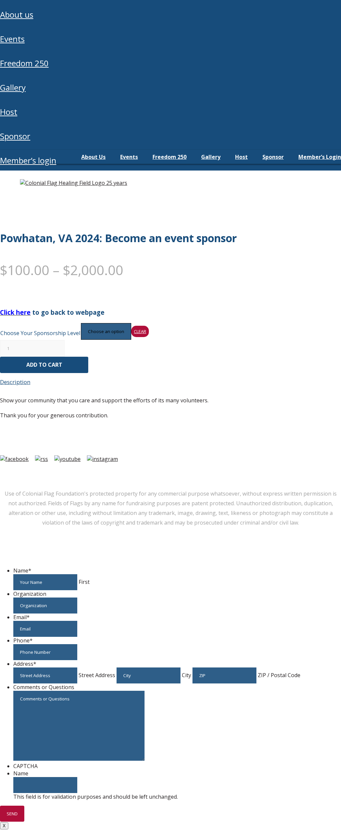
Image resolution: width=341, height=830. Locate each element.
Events (12, 38)
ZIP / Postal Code (279, 675)
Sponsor (15, 136)
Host (8, 111)
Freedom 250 (24, 63)
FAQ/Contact (62, 473)
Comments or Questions (43, 687)
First (84, 582)
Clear (140, 331)
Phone (23, 640)
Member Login (19, 473)
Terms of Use (103, 473)
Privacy (136, 473)
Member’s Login (28, 160)
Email (21, 617)
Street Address (97, 675)
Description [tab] (15, 382)
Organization (29, 594)
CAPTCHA (25, 766)
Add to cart (44, 364)
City (186, 675)
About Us (16, 14)
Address (24, 663)
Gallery (13, 87)
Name (22, 570)
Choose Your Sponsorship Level (40, 333)
